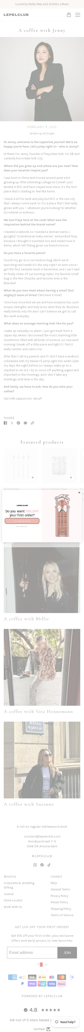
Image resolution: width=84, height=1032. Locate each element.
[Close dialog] (79, 492)
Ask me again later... (22, 526)
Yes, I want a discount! (22, 521)
